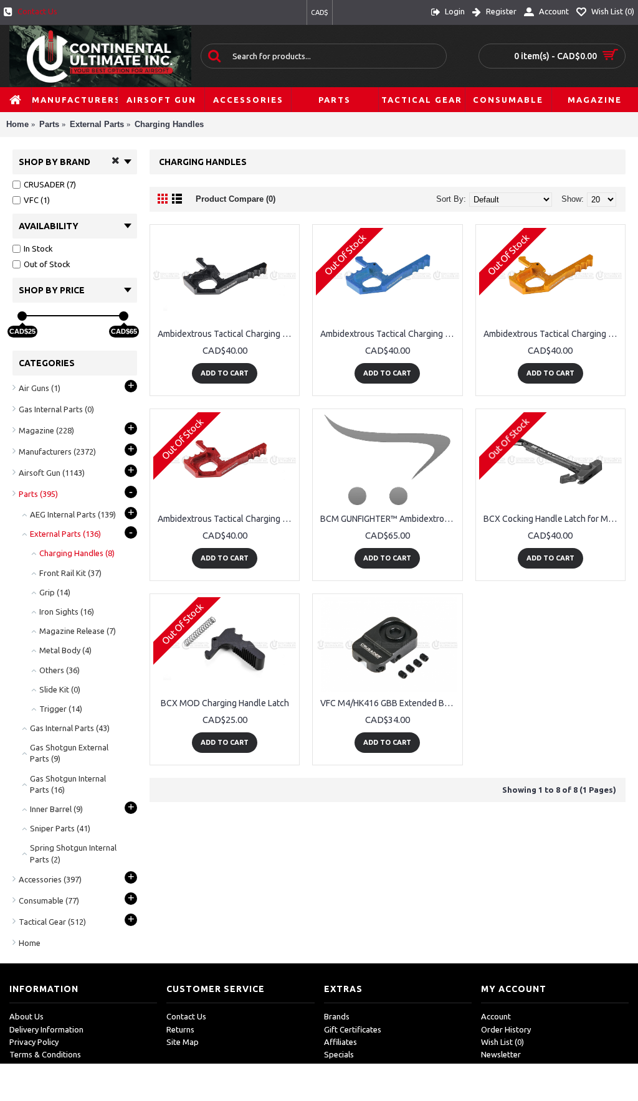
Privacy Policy (34, 1041)
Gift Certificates (352, 1029)
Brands (337, 1016)
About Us (26, 1016)
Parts (49, 124)
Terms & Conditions (45, 1054)
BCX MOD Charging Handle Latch (225, 703)
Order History (506, 1029)
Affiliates (340, 1041)
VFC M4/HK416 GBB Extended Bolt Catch (389, 703)
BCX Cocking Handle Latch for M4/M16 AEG (552, 519)
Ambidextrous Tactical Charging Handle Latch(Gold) (552, 334)
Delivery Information (46, 1029)
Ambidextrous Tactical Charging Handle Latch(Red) (227, 519)
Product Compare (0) (235, 199)
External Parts (97, 124)
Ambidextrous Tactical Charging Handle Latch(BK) (227, 334)
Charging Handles (169, 124)
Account (496, 1016)
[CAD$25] (22, 316)
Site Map (182, 1041)
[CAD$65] (123, 316)
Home (17, 124)
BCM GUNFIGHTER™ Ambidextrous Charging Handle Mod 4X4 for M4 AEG (389, 519)
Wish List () (502, 1041)
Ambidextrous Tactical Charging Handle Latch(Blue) (389, 334)
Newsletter (501, 1054)
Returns (180, 1029)
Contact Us (186, 1016)
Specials (339, 1054)
